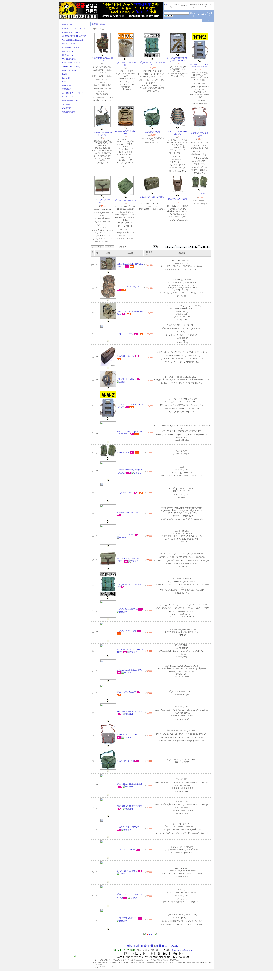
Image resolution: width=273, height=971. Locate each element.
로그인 (168, 4)
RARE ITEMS (67, 97)
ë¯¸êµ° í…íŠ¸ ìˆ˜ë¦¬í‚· (125, 334)
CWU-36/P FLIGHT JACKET (74, 36)
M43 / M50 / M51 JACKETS (73, 28)
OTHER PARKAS (69, 59)
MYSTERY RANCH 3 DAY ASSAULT (130, 312)
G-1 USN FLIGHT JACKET (73, 40)
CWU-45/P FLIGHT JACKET (74, 32)
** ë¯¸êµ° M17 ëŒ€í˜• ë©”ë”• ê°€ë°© (152, 63)
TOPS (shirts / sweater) (71, 66)
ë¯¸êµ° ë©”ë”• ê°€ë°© (151, 132)
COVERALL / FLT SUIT (72, 63)
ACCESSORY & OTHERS (72, 93)
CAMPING (66, 108)
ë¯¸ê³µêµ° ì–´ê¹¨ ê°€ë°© (126, 850)
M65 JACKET (67, 25)
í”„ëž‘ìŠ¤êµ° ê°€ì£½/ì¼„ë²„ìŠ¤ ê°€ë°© (102, 133)
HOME (95, 24)
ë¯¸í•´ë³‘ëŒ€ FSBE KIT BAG (128, 513)
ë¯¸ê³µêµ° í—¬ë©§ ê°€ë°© (125, 200)
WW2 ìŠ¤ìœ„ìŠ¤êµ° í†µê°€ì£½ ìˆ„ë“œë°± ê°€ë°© (129, 432)
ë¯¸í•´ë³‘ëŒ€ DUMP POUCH (125, 64)
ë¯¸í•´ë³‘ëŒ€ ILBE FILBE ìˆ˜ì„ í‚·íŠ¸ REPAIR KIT (177, 59)
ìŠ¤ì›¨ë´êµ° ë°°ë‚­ (199, 194)
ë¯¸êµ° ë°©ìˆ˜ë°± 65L (125, 493)
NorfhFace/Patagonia (70, 101)
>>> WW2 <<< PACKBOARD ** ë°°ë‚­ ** (199, 65)
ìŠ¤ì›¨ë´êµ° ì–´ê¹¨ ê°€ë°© (177, 199)
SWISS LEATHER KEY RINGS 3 (129, 713)
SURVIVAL (67, 89)
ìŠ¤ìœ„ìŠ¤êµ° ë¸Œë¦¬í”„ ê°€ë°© (152, 197)
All (97, 253)
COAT (64, 82)
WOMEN (66, 104)
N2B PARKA (67, 55)
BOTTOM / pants (69, 70)
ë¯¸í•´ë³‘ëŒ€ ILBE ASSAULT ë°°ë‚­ (178, 132)
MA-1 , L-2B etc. (68, 44)
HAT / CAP (66, 85)
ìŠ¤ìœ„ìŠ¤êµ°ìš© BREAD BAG (129, 670)
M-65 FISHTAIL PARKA (72, 47)
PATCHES (66, 78)
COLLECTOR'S (68, 112)
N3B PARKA (67, 51)
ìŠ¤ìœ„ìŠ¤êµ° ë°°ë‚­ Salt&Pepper (125, 132)
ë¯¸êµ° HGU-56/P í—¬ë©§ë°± (102, 59)
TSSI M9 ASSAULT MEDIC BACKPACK (130, 265)
